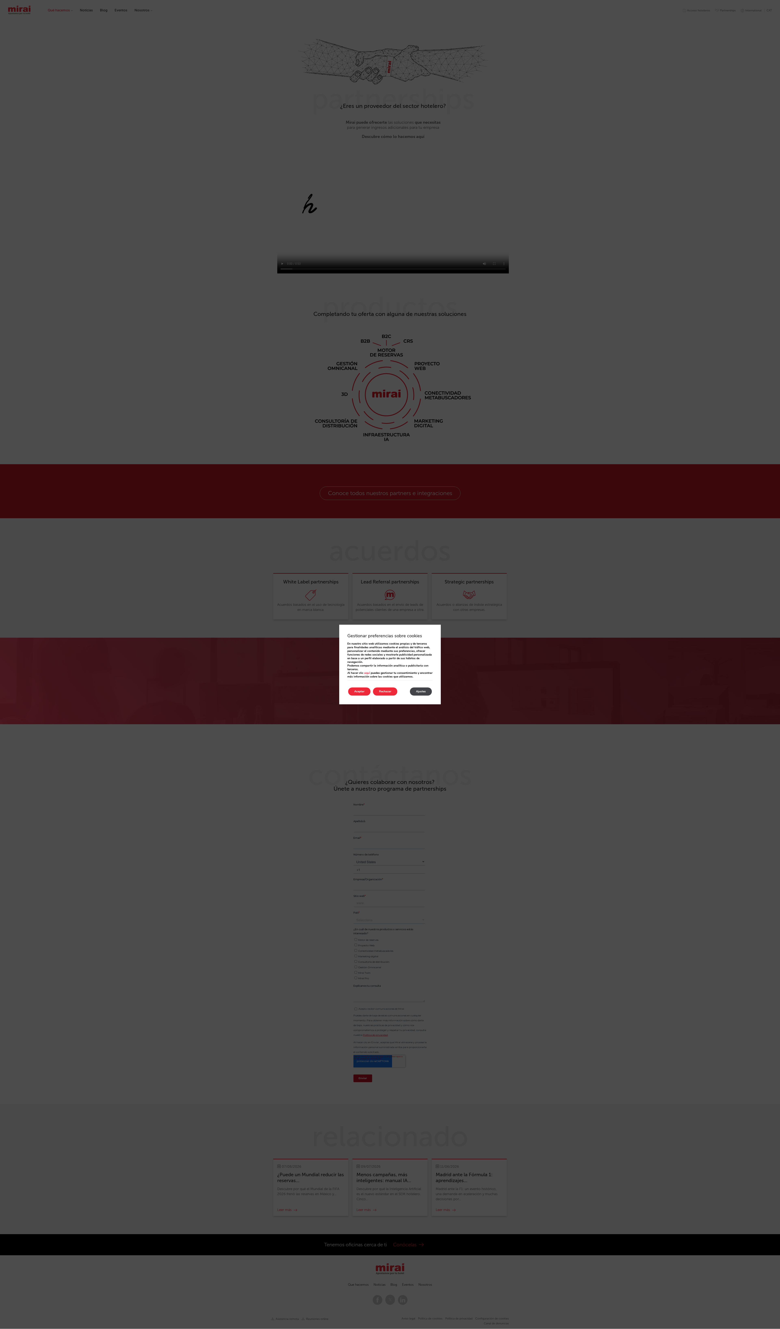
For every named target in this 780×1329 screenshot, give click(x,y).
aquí (367, 673)
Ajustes (421, 691)
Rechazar (385, 691)
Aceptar (359, 691)
